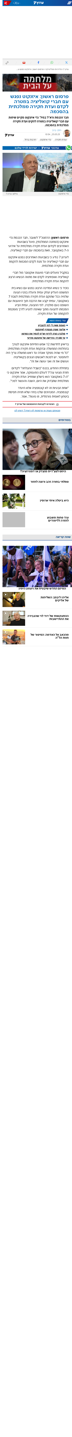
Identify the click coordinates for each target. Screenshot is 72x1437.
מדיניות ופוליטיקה (51, 69)
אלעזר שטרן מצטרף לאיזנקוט (48, 329)
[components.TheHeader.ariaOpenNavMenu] (60, 3)
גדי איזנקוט (43, 140)
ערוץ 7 (63, 69)
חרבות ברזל (27, 140)
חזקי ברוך (54, 130)
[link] (34, 451)
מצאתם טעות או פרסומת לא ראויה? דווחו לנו (35, 410)
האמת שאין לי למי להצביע (49, 325)
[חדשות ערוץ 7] (36, 3)
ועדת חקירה (58, 140)
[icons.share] (5, 3)
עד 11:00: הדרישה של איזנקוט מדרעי (44, 337)
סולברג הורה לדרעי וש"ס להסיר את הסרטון (41, 333)
